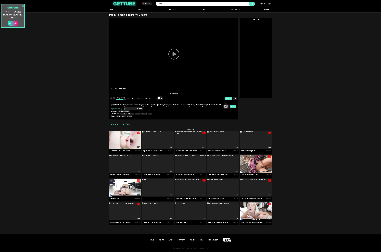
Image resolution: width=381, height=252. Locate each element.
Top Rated (172, 10)
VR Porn (203, 10)
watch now (13, 23)
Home (112, 10)
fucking (124, 116)
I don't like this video (114, 98)
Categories (235, 10)
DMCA (201, 240)
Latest (141, 10)
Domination (123, 113)
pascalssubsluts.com (133, 108)
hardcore (129, 116)
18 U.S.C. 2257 (213, 240)
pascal (118, 116)
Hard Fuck (144, 113)
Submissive (131, 113)
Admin (233, 106)
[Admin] (226, 106)
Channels (267, 10)
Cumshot (138, 113)
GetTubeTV (182, 248)
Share (235, 98)
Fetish (150, 113)
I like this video (111, 98)
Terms (192, 240)
